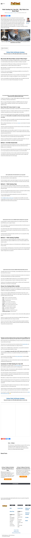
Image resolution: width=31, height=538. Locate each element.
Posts (15, 12)
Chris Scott (12, 445)
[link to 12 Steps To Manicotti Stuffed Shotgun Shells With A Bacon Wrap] (8, 460)
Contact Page (20, 508)
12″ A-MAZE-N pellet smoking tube (7, 197)
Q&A (11, 508)
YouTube (26, 517)
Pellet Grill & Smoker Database (18, 449)
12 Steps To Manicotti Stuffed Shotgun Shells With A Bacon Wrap (8, 469)
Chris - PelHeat (10, 12)
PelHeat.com (19, 445)
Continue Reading (8, 479)
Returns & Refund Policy (16, 532)
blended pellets (25, 344)
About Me (27, 23)
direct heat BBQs (18, 365)
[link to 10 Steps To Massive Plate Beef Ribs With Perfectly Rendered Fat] (23, 460)
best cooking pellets (18, 356)
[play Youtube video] (15, 165)
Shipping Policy (16, 531)
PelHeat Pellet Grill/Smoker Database (15, 52)
